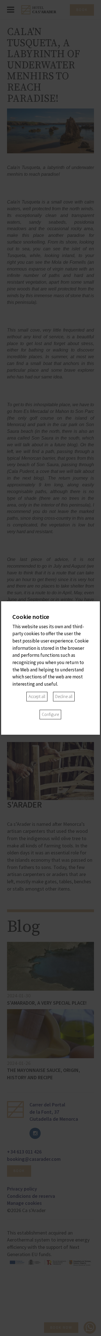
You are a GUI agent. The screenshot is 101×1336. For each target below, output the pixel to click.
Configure (50, 714)
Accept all (37, 696)
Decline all (63, 696)
